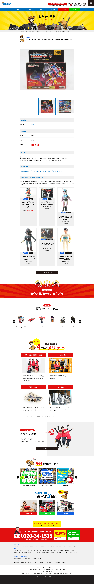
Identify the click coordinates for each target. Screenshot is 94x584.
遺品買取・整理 (43, 546)
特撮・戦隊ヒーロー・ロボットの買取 (41, 31)
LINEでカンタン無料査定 (27, 558)
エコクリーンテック (48, 573)
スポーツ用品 (65, 552)
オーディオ (21, 552)
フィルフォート (55, 573)
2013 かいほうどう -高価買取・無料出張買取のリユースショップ (47, 576)
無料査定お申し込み (17, 558)
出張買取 (26, 546)
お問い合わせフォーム (37, 558)
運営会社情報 (16, 562)
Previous (14, 321)
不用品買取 (69, 546)
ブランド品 (16, 550)
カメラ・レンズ (26, 550)
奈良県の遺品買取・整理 (60, 569)
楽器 (31, 550)
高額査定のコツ (75, 546)
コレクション (56, 550)
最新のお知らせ (42, 562)
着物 (38, 550)
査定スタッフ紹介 (28, 562)
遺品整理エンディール (40, 573)
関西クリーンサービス (25, 573)
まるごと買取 (52, 9)
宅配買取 (22, 546)
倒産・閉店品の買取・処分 (60, 546)
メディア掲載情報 (57, 562)
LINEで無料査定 (74, 9)
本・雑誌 (70, 552)
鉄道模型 (61, 550)
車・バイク (16, 554)
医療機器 (72, 550)
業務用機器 (67, 550)
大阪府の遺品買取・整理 (35, 569)
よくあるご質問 (35, 562)
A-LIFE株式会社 (61, 573)
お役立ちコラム (49, 562)
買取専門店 (22, 31)
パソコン (29, 552)
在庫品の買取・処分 (51, 546)
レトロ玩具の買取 (32, 31)
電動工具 (52, 552)
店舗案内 (22, 562)
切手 (41, 550)
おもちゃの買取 (27, 31)
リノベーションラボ (68, 573)
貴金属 (44, 550)
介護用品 (47, 552)
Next (80, 321)
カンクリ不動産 (33, 573)
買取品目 (41, 9)
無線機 (25, 552)
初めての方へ (19, 9)
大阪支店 (32, 124)
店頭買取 (31, 546)
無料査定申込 (63, 9)
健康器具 (43, 552)
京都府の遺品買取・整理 (47, 569)
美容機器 (38, 552)
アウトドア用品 (58, 552)
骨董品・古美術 (50, 550)
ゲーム (34, 552)
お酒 (34, 550)
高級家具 (75, 552)
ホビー (21, 550)
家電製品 (15, 552)
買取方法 (30, 9)
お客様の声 (63, 562)
